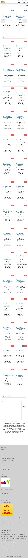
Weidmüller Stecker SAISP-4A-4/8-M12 (7, 356)
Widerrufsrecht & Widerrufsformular (7, 460)
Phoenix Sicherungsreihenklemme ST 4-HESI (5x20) (21, 99)
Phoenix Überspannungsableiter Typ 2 (8, 380)
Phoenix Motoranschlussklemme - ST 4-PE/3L (8, 286)
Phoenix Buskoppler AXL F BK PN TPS (20, 356)
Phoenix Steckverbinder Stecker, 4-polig (7, 263)
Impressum (3, 453)
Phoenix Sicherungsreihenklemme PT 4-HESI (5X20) (21, 146)
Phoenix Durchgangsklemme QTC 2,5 (7, 122)
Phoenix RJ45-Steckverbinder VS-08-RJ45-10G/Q (7, 169)
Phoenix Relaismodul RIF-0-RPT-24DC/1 (20, 168)
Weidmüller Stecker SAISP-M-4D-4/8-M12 (20, 332)
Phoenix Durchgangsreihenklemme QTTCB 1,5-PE (8, 75)
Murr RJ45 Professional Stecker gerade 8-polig (20, 310)
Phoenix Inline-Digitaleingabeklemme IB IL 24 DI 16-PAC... (7, 52)
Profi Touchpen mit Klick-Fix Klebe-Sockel (7, 20)
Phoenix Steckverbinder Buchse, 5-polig (7, 239)
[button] (3, 21)
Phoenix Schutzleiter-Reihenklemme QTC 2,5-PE (20, 122)
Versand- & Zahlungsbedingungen (7, 458)
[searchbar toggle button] (19, 1)
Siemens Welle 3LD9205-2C (20, 379)
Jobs (2, 451)
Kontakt (2, 456)
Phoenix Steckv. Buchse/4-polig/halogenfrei (7, 192)
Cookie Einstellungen (5, 469)
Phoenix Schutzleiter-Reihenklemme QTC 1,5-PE (7, 99)
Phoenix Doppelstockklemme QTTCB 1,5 (20, 75)
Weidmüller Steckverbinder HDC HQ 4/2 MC (7, 216)
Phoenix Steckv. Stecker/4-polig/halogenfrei (20, 192)
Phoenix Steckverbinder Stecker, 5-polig (20, 239)
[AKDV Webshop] (2, 1)
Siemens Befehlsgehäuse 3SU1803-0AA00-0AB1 (7, 310)
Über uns (2, 449)
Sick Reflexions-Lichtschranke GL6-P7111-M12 (20, 21)
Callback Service (4, 467)
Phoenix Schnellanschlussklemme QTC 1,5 (8, 146)
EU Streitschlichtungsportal (6, 549)
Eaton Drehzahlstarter (20, 215)
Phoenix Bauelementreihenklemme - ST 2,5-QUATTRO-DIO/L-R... (21, 263)
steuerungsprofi (4, 493)
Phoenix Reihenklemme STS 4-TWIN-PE (20, 52)
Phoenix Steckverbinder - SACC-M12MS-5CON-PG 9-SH (20, 286)
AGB (2, 462)
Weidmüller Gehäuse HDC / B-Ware (7, 332)
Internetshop (9, 556)
